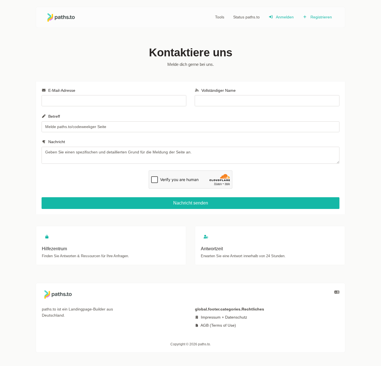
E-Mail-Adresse (61, 90)
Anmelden (284, 17)
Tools (219, 17)
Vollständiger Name (218, 90)
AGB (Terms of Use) (218, 325)
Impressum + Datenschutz (223, 317)
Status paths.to (246, 17)
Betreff (53, 116)
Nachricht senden (190, 203)
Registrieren (320, 17)
